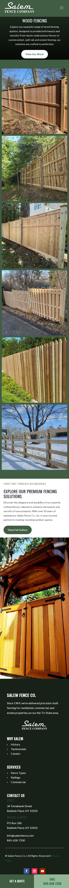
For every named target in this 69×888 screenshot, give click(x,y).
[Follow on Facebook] (26, 871)
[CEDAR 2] (34, 168)
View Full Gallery (17, 529)
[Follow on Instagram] (34, 871)
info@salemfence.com (20, 835)
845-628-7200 (16, 840)
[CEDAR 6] (34, 437)
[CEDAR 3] (34, 235)
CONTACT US (16, 795)
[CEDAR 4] (34, 303)
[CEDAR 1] (34, 101)
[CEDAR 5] (34, 370)
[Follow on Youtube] (42, 871)
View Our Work (34, 54)
